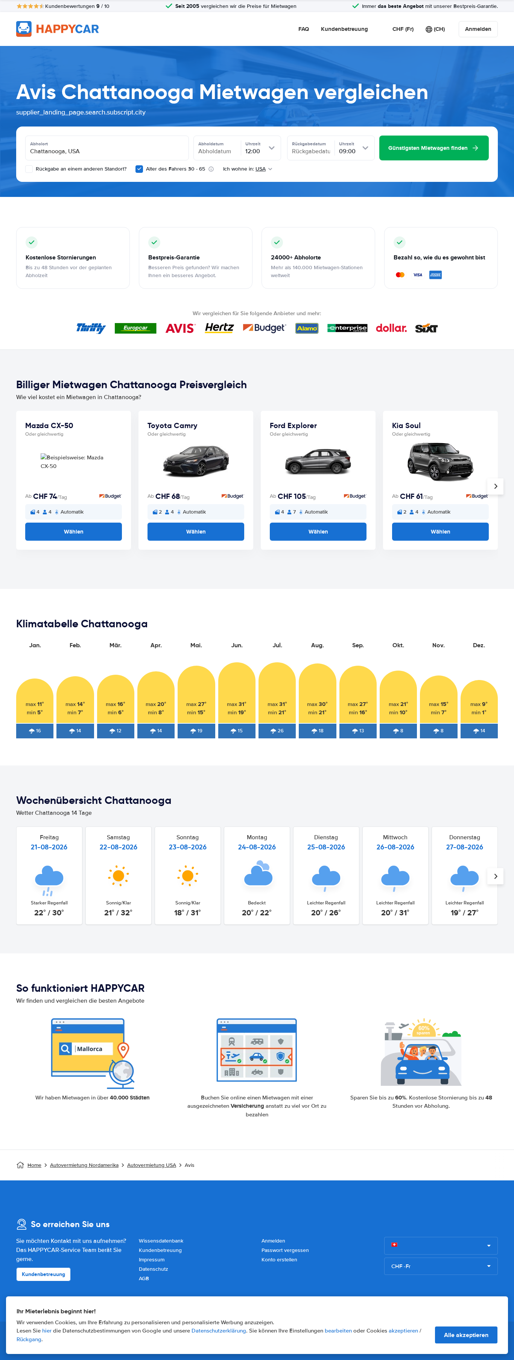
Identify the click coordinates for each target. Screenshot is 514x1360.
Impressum (151, 1259)
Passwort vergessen (285, 1250)
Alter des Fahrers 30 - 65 (175, 169)
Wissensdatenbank (161, 1241)
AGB (144, 1278)
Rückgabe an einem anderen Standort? (80, 169)
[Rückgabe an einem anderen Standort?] (29, 169)
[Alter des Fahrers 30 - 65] (139, 169)
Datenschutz (153, 1269)
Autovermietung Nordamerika (84, 1165)
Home (34, 1165)
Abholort (39, 143)
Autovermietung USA (151, 1165)
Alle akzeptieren (466, 1335)
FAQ (303, 29)
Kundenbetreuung (344, 29)
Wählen (74, 532)
